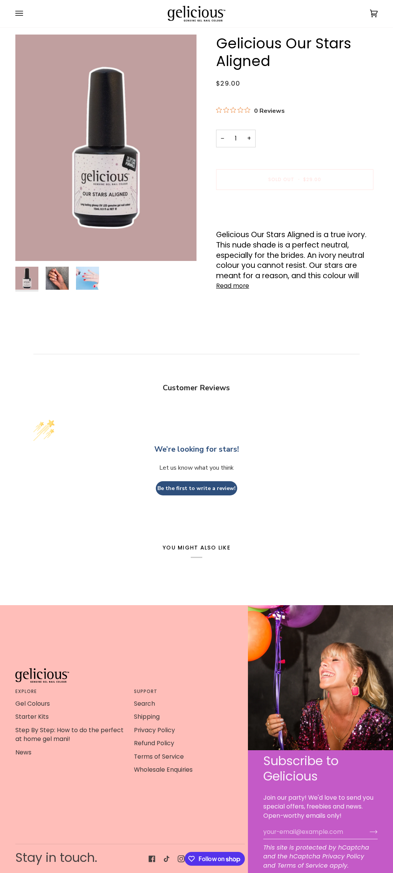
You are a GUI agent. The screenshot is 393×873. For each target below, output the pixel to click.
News (23, 752)
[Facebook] (152, 858)
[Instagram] (181, 858)
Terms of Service (302, 865)
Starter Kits (32, 717)
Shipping (147, 717)
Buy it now (294, 206)
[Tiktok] (166, 858)
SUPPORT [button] (146, 691)
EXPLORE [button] (26, 691)
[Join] (367, 831)
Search (144, 704)
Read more (232, 286)
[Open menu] (26, 13)
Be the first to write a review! (196, 488)
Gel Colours (32, 704)
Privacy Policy (343, 856)
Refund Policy (154, 743)
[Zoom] (29, 246)
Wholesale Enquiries (163, 770)
